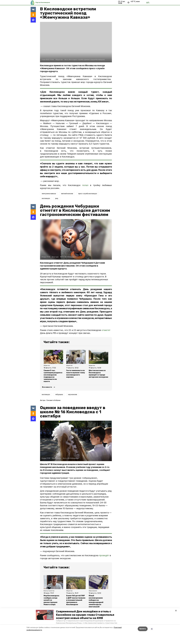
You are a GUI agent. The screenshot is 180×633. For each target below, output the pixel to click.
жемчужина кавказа (49, 194)
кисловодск (46, 198)
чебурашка (59, 394)
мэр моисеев (72, 394)
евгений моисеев (67, 194)
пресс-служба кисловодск (87, 194)
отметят (106, 330)
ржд (56, 198)
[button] (45, 615)
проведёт (104, 555)
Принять (142, 629)
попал (85, 185)
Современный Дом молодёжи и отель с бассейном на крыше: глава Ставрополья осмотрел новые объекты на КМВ (85, 615)
